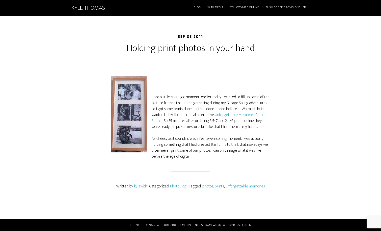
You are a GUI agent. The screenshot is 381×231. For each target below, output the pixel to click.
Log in (246, 225)
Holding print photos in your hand (191, 48)
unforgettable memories (245, 186)
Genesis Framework (206, 225)
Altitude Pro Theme (171, 225)
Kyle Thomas (88, 8)
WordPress (231, 225)
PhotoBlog (178, 186)
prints (219, 186)
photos (207, 186)
